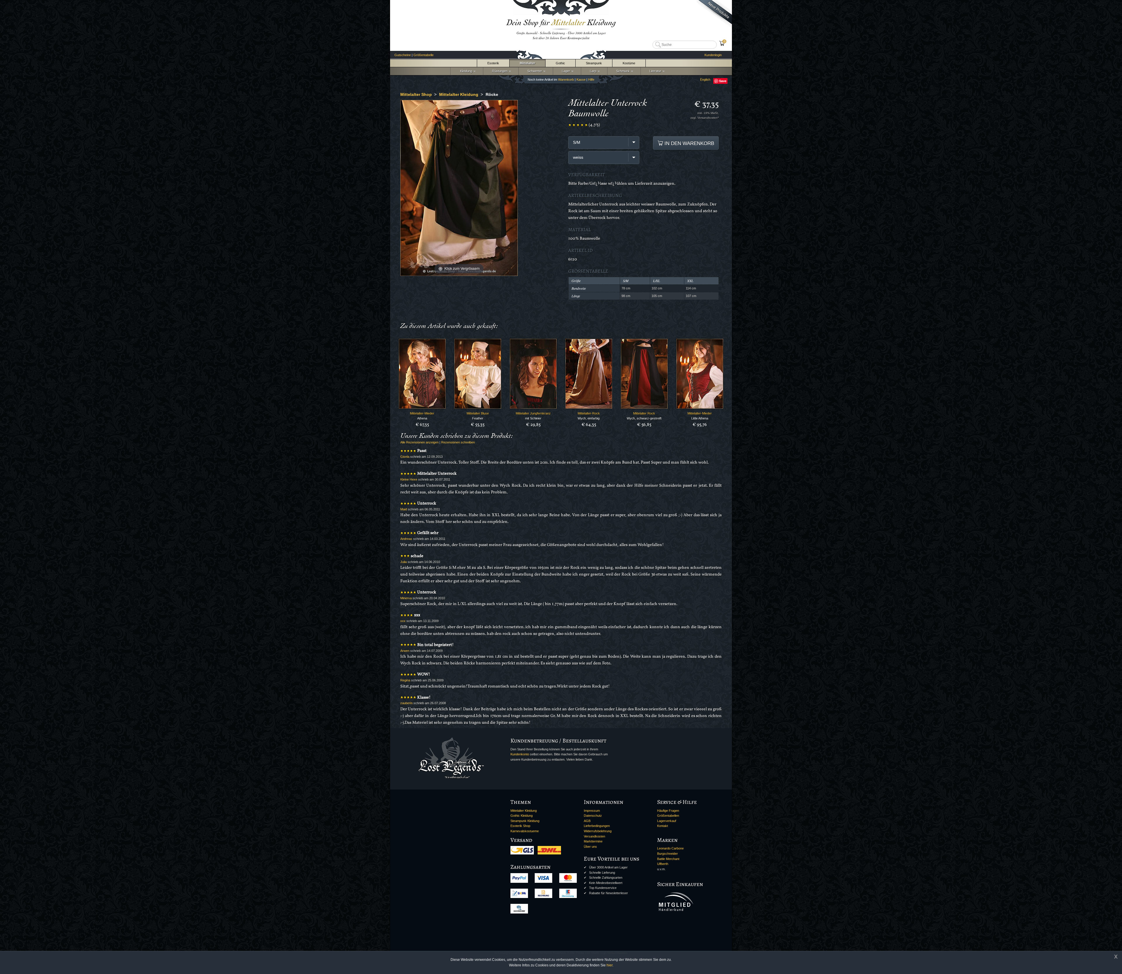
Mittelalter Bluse (478, 413)
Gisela (404, 456)
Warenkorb (566, 79)
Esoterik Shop (520, 826)
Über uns (590, 846)
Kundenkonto (519, 754)
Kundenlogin (713, 55)
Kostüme (629, 63)
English (705, 79)
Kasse (581, 79)
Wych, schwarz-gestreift (644, 418)
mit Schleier (533, 418)
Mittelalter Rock (644, 413)
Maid (403, 509)
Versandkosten (594, 836)
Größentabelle (423, 55)
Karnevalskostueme (524, 831)
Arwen (404, 650)
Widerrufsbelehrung (598, 831)
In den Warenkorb (688, 143)
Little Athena (699, 418)
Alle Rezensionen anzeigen (419, 442)
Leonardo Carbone (670, 848)
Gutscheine (402, 55)
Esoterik (493, 63)
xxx (403, 621)
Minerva (406, 598)
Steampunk (594, 63)
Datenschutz (593, 815)
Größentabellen (668, 815)
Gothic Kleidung (521, 815)
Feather (477, 418)
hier (609, 965)
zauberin (406, 703)
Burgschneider (667, 853)
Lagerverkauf (666, 821)
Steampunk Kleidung (524, 821)
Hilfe (591, 79)
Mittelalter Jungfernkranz (533, 413)
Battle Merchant (668, 859)
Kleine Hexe (408, 479)
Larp (592, 71)
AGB (587, 821)
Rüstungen (499, 71)
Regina (405, 680)
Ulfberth (662, 864)
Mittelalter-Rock (589, 413)
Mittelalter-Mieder (422, 413)
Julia (403, 562)
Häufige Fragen (668, 810)
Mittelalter (527, 63)
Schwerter (534, 71)
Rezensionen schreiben (458, 442)
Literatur (654, 71)
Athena (422, 418)
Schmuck (622, 71)
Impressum (592, 810)
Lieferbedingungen (597, 826)
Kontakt (662, 826)
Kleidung (465, 71)
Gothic (560, 63)
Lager (565, 71)
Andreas (406, 538)
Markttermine (593, 841)
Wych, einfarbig (589, 418)
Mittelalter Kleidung (523, 810)
